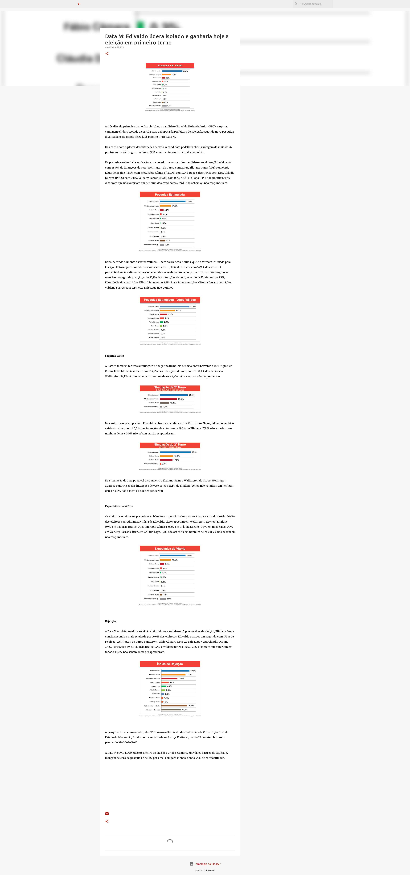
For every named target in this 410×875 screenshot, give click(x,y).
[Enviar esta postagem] (107, 815)
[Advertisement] (256, 139)
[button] (107, 54)
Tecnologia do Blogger (207, 863)
